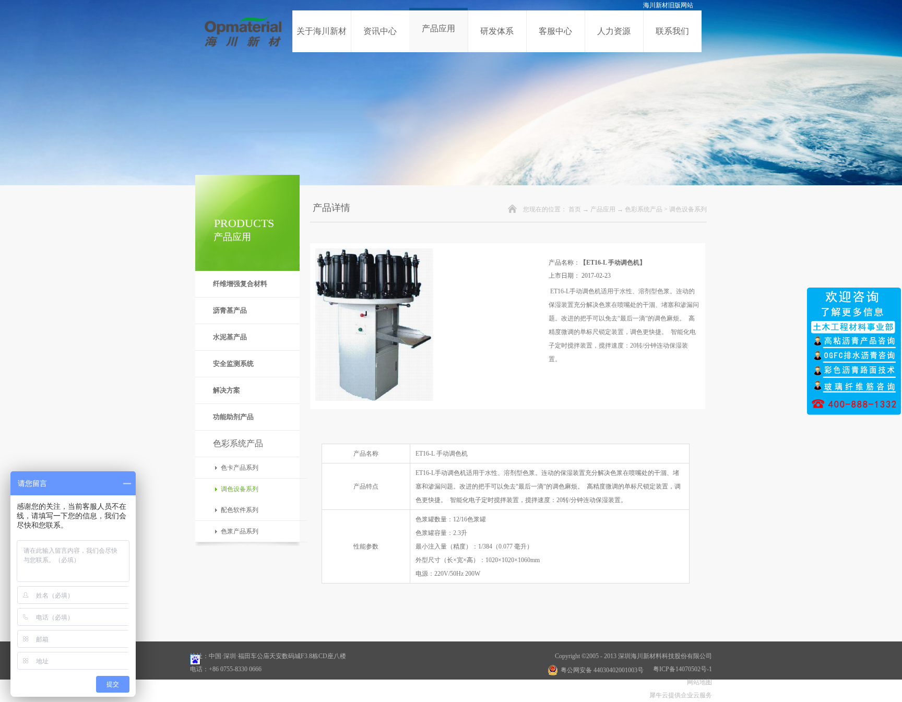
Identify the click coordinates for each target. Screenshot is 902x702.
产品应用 (602, 209)
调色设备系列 (688, 209)
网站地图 (698, 682)
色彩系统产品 (643, 209)
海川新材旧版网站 (668, 5)
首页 (574, 209)
